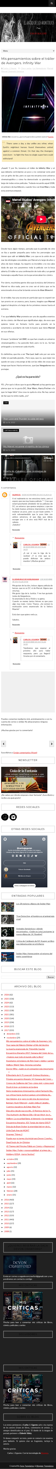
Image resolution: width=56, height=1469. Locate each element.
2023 (6, 1006)
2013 (6, 1211)
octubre (10, 1159)
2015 (6, 1203)
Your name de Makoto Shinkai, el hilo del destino (27, 1045)
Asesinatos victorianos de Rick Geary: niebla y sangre (30, 1061)
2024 (6, 1002)
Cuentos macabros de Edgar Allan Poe (23, 1106)
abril (9, 1183)
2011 (6, 1219)
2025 (6, 998)
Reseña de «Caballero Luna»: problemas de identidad (24, 472)
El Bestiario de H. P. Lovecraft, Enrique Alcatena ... (28, 1075)
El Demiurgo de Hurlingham (25, 579)
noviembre (12, 1037)
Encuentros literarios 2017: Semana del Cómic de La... (30, 1053)
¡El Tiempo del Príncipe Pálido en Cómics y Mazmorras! (30, 1146)
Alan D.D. (16, 495)
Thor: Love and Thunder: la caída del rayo (23, 419)
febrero (10, 1191)
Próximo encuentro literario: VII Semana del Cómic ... (29, 1079)
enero (9, 1194)
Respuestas (19, 538)
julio (9, 1171)
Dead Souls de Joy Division (18, 1142)
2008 (6, 1231)
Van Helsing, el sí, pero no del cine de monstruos (27, 1099)
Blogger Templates (45, 1466)
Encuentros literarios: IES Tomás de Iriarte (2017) (28, 1122)
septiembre (12, 1163)
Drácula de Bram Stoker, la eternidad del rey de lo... (28, 1126)
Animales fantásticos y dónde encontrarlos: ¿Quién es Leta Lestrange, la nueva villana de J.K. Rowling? (35, 931)
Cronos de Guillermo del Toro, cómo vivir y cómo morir (30, 1083)
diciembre (11, 1033)
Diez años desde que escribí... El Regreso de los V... (28, 1110)
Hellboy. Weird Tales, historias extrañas (23, 1065)
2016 (6, 1199)
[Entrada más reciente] (3, 744)
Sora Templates (27, 1466)
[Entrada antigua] (51, 744)
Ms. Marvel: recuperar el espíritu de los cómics (26, 446)
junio (9, 1175)
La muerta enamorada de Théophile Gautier (25, 1049)
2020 (6, 1018)
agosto (10, 1167)
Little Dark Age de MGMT (17, 1130)
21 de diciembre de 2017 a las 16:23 (36, 546)
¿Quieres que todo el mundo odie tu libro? (25, 1057)
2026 (6, 994)
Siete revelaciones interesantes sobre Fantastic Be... (29, 1091)
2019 (6, 1022)
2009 (6, 1227)
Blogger (44, 1453)
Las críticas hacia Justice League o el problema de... (28, 1095)
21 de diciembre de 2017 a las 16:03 (36, 641)
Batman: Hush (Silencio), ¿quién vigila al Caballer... (28, 1103)
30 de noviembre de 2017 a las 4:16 (37, 495)
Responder (16, 529)
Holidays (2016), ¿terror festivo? (20, 1154)
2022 (6, 1010)
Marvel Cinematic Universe (12, 71)
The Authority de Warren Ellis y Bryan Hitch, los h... (28, 1114)
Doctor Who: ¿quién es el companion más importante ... (29, 1070)
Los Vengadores (39, 68)
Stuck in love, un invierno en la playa (22, 1087)
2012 (6, 1215)
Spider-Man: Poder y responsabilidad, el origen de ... (29, 1150)
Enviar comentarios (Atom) (25, 752)
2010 (6, 1223)
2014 (6, 1207)
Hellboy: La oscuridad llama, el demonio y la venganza (29, 1118)
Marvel (50, 68)
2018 (6, 1026)
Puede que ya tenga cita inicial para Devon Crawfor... (29, 1138)
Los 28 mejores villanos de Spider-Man (33, 903)
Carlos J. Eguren (31, 544)
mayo (9, 1179)
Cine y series (26, 68)
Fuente (50, 137)
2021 (6, 1014)
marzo (9, 1187)
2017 (6, 1030)
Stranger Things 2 (14, 1134)
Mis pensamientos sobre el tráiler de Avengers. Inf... (29, 1041)
